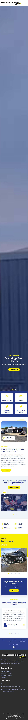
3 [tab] (15, 540)
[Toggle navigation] (26, 3)
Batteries (6, 648)
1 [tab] (12, 540)
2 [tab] (14, 540)
